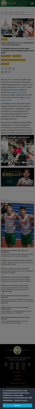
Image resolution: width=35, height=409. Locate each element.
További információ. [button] (20, 400)
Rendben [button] (17, 405)
